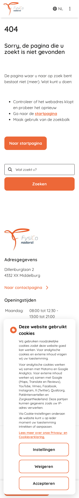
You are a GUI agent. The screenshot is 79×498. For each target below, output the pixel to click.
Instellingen (44, 449)
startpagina (46, 113)
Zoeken (39, 183)
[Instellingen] (70, 9)
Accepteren (44, 483)
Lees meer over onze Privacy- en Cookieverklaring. (43, 435)
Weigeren (44, 466)
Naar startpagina (25, 143)
